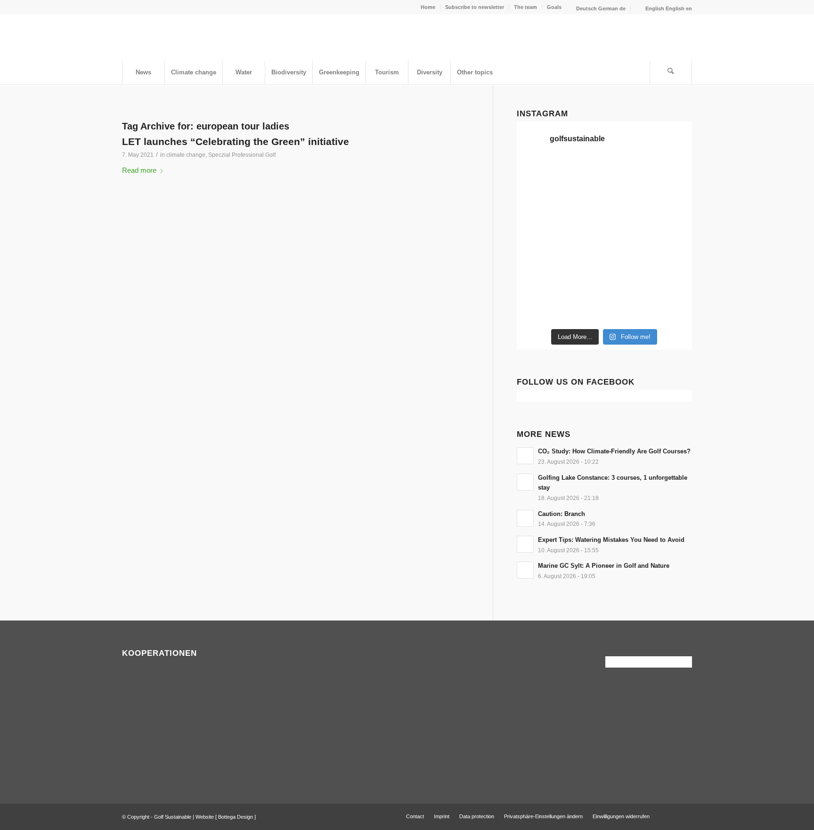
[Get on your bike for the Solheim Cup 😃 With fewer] (537, 282)
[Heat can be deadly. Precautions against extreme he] (671, 173)
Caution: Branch (561, 513)
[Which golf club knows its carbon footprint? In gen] (627, 282)
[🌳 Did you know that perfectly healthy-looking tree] (627, 173)
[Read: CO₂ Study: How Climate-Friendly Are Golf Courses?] (525, 455)
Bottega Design (235, 817)
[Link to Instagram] (685, 816)
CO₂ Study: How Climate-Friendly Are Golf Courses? (614, 451)
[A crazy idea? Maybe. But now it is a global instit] (537, 228)
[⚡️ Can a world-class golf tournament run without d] (582, 228)
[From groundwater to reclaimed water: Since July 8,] (627, 228)
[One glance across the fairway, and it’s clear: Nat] (537, 309)
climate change (185, 155)
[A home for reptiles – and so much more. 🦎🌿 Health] (627, 200)
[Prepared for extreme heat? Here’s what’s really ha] (582, 255)
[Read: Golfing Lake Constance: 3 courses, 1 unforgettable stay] (525, 482)
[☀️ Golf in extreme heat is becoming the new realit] (671, 282)
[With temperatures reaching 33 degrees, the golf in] (671, 200)
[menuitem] (428, 7)
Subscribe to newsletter (474, 7)
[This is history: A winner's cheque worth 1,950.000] (537, 255)
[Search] (671, 72)
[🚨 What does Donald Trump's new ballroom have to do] (671, 309)
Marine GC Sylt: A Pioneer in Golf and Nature (603, 565)
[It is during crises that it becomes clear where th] (537, 200)
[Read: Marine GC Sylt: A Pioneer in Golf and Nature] (525, 570)
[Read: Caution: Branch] (525, 518)
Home (428, 7)
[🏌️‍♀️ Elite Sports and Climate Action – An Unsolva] (582, 282)
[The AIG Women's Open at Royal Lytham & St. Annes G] (582, 200)
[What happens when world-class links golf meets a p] (627, 255)
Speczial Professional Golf (242, 155)
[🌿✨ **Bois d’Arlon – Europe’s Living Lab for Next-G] (582, 309)
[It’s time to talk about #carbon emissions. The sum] (582, 173)
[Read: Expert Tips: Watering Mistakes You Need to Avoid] (525, 544)
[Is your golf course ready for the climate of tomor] (671, 255)
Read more (139, 170)
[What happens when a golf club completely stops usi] (627, 309)
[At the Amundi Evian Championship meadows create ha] (671, 228)
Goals (554, 7)
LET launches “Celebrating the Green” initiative (235, 141)
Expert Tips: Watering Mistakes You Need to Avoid (611, 539)
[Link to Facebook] (671, 816)
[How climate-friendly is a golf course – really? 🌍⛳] (537, 173)
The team (525, 7)
